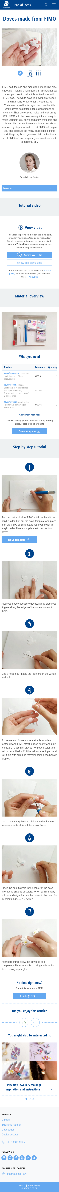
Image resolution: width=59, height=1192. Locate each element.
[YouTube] (22, 1157)
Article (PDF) (27, 996)
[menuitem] (29, 1119)
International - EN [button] (16, 1173)
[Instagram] (3, 1157)
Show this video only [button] (29, 262)
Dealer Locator (10, 1134)
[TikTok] (34, 1157)
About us (33, 277)
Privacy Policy (34, 1185)
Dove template (27, 431)
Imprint (22, 1185)
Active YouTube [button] (32, 255)
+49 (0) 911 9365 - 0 (17, 1142)
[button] (46, 5)
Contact (6, 1119)
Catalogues (8, 1129)
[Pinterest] (10, 1157)
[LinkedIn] (28, 1157)
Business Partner (11, 1124)
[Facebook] (16, 1157)
